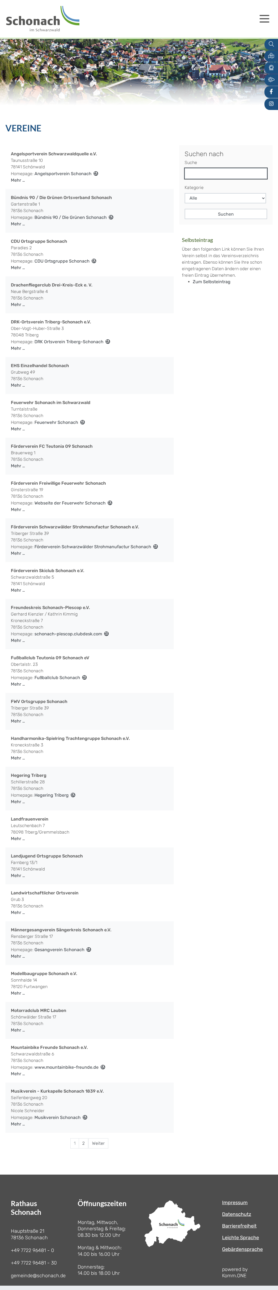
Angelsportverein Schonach (62, 173)
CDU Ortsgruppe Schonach (62, 261)
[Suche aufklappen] (271, 44)
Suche (191, 162)
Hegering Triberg (51, 795)
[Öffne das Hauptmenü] (264, 19)
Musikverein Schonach (57, 1117)
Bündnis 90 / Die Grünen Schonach (70, 217)
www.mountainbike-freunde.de (66, 1067)
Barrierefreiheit (239, 1226)
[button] (271, 56)
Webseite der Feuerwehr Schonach (70, 503)
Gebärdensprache (242, 1249)
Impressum (235, 1203)
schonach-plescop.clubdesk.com (68, 633)
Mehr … (18, 180)
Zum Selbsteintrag (211, 281)
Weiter (98, 1143)
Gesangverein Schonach (59, 949)
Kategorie (194, 187)
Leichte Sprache (240, 1238)
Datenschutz (236, 1214)
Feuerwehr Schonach (56, 422)
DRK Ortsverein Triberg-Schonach (68, 341)
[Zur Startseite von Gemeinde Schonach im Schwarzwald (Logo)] (42, 18)
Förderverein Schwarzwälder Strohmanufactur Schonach (92, 546)
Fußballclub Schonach (57, 677)
